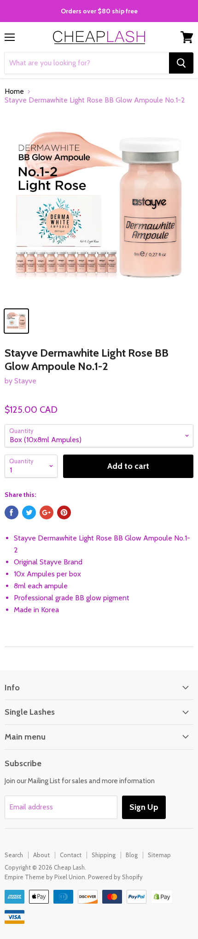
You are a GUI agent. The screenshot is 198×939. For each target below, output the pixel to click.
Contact (71, 855)
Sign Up (143, 807)
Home (14, 91)
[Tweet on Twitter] (29, 512)
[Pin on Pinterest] (64, 512)
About (41, 855)
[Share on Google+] (46, 512)
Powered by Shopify (115, 877)
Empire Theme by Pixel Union (45, 877)
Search (14, 855)
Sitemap (159, 855)
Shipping (104, 855)
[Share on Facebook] (11, 512)
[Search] (181, 63)
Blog (132, 855)
